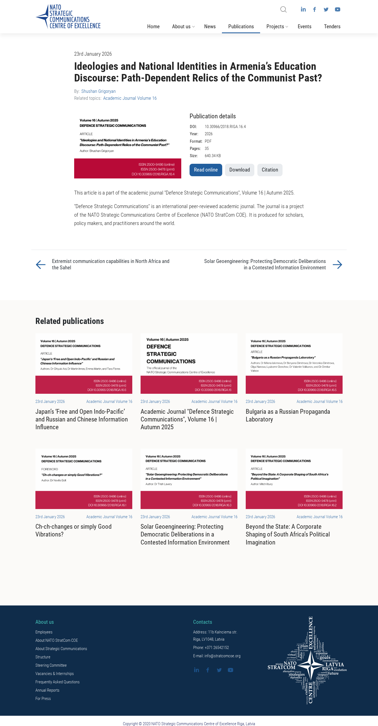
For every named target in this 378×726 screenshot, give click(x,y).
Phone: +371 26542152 (211, 647)
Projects (275, 27)
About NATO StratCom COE (56, 640)
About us (181, 27)
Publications (241, 27)
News (210, 27)
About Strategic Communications (61, 648)
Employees (44, 632)
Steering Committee (51, 665)
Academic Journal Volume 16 (130, 98)
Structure (42, 657)
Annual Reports (47, 690)
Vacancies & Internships (54, 673)
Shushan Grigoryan (98, 91)
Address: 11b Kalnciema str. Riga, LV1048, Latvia (215, 636)
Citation (270, 170)
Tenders (332, 27)
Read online (206, 170)
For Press (43, 698)
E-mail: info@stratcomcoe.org (216, 655)
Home (153, 27)
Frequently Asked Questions (57, 681)
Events (305, 27)
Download (239, 170)
